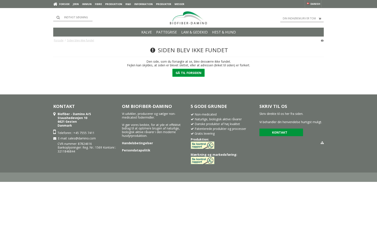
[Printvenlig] (322, 40)
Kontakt (279, 132)
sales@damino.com (82, 138)
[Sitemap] (322, 143)
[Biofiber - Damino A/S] (188, 17)
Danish (315, 3)
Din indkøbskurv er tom (299, 18)
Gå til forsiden (188, 73)
